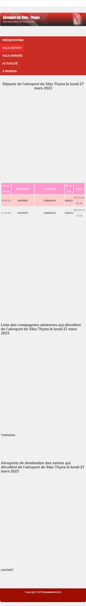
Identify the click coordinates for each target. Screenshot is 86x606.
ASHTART (22, 200)
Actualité (10, 63)
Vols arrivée (12, 55)
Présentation (12, 40)
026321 (69, 200)
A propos (9, 71)
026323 (69, 213)
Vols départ (12, 48)
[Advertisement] (43, 135)
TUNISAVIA (50, 200)
